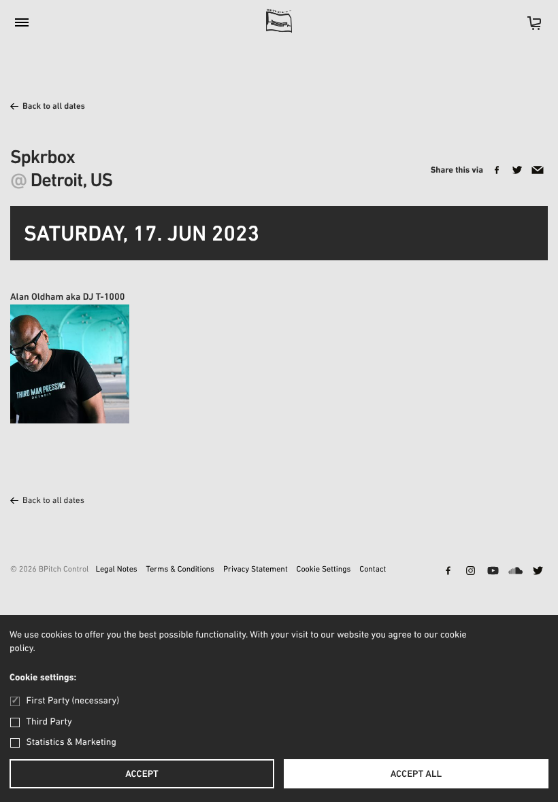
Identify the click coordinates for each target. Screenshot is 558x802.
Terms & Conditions (180, 570)
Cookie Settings (324, 570)
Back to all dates (53, 107)
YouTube (492, 571)
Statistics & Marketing (71, 742)
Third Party (49, 722)
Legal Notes (116, 570)
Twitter (537, 571)
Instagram (470, 571)
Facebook (448, 571)
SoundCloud (515, 571)
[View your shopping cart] (527, 27)
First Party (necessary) (73, 701)
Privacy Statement (255, 570)
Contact (372, 570)
